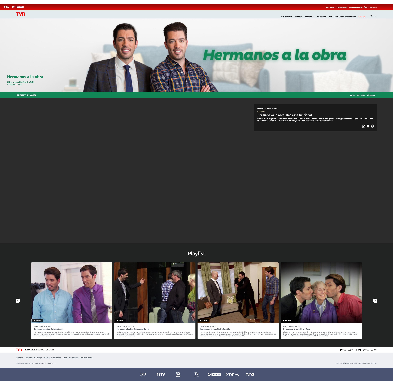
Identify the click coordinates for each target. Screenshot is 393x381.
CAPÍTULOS (361, 95)
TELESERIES (321, 16)
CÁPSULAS (371, 95)
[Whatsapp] (363, 126)
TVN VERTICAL (286, 16)
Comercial (19, 357)
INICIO (352, 95)
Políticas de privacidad (52, 357)
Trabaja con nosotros (70, 357)
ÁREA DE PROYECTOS (370, 7)
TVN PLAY (298, 16)
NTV (330, 16)
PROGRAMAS (310, 16)
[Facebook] (368, 126)
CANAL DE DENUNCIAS (356, 7)
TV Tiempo (38, 357)
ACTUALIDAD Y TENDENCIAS (345, 16)
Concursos (29, 357)
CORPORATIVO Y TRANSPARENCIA (336, 7)
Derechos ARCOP (86, 357)
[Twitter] (372, 126)
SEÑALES (362, 16)
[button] (375, 301)
